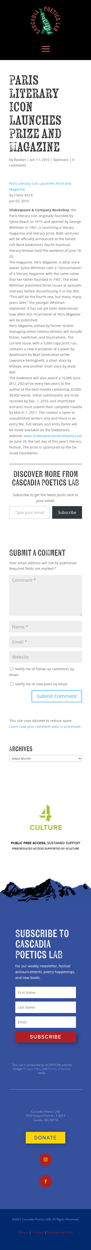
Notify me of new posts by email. (41, 684)
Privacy (23, 1232)
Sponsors (60, 159)
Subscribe (67, 512)
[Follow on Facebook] (45, 1181)
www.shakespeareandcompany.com (53, 435)
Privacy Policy (32, 1069)
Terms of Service (59, 1069)
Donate (45, 1138)
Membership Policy (60, 1232)
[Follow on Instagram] (45, 1159)
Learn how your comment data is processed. (45, 726)
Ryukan (20, 159)
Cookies (38, 1232)
